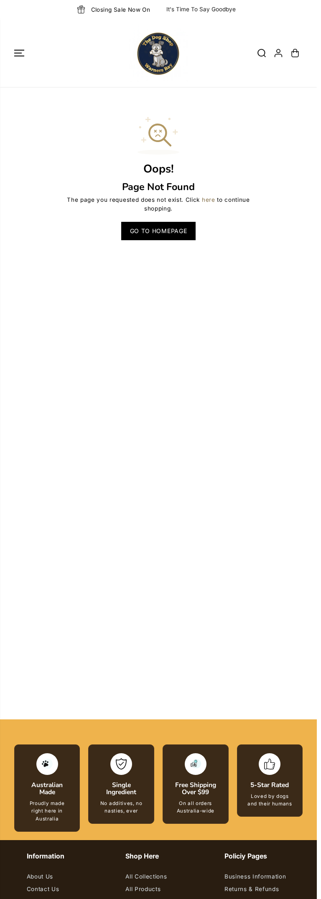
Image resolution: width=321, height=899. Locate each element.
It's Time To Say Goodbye (201, 9)
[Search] (261, 53)
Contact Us (43, 889)
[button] (19, 53)
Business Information (255, 876)
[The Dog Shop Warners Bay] (158, 53)
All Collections (146, 876)
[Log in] (278, 53)
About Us (40, 876)
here (208, 199)
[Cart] (295, 53)
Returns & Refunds (251, 889)
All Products (142, 889)
